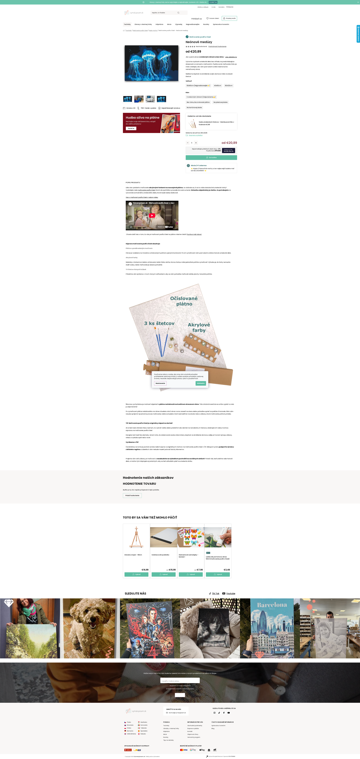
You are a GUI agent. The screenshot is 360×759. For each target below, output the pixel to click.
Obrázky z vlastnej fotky (171, 728)
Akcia (165, 734)
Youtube (230, 593)
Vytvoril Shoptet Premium (216, 756)
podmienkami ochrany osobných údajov (180, 688)
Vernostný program (193, 737)
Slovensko (130, 725)
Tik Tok (215, 593)
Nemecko (130, 731)
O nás (213, 7)
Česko (129, 722)
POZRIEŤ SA (213, 2)
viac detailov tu (231, 57)
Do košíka (213, 157)
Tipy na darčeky (168, 740)
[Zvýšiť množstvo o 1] (196, 143)
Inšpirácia (166, 731)
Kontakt (189, 731)
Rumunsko (144, 725)
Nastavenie (160, 383)
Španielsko (144, 731)
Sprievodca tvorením (218, 726)
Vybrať (138, 574)
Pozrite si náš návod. (194, 234)
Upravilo (229, 756)
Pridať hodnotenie (132, 495)
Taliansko (144, 728)
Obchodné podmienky (194, 726)
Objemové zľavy (192, 734)
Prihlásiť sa (196, 18)
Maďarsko (144, 722)
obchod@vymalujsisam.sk (177, 713)
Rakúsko (143, 734)
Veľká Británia (131, 734)
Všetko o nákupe (202, 7)
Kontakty (221, 7)
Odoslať (180, 695)
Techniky (166, 726)
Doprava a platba (195, 135)
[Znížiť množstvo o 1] (188, 143)
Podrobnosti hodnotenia (217, 46)
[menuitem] (127, 24)
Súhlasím (201, 383)
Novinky (165, 737)
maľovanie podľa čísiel (146, 190)
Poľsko (129, 728)
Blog (213, 728)
